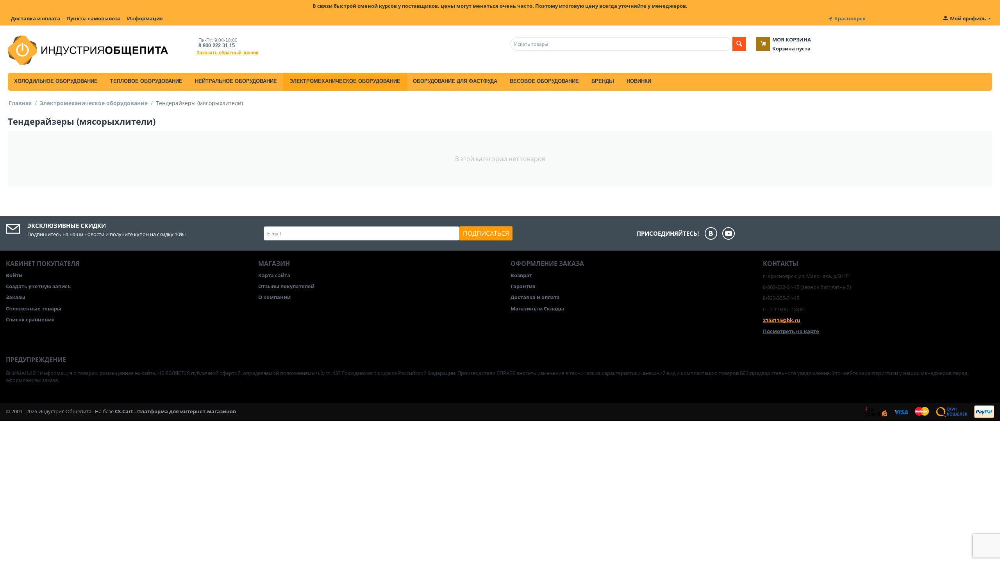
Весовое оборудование (544, 81)
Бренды (602, 81)
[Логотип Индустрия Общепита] (88, 49)
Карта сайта (274, 275)
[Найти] (739, 44)
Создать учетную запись (38, 286)
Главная (20, 103)
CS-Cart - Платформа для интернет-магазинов (175, 411)
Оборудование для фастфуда (455, 81)
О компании (274, 297)
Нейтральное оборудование (236, 81)
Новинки (639, 81)
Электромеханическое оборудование (344, 81)
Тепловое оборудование (146, 81)
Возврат (521, 275)
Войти (14, 275)
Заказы (15, 297)
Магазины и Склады (537, 308)
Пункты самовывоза (93, 18)
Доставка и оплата (35, 18)
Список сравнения (30, 319)
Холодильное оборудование (56, 81)
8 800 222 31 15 (216, 45)
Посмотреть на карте (791, 331)
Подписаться (486, 233)
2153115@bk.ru (781, 320)
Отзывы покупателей (286, 286)
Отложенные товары (33, 308)
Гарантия (523, 286)
